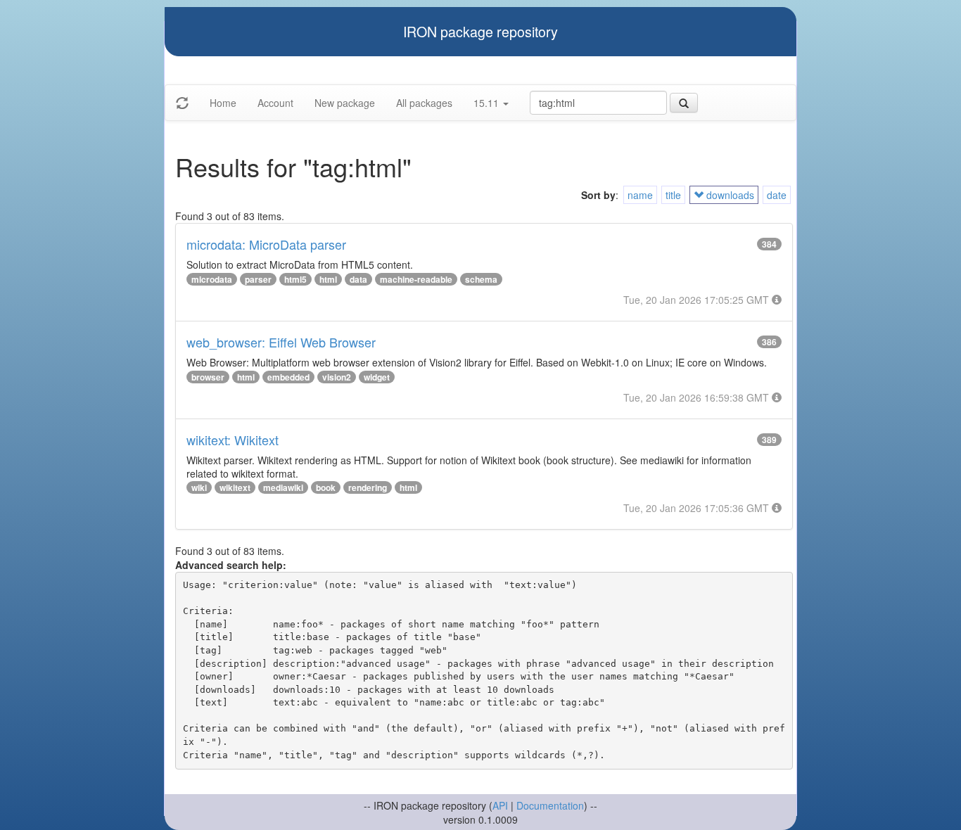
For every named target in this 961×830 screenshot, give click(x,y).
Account (275, 103)
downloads (729, 195)
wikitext (234, 487)
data (358, 279)
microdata (211, 279)
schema (481, 279)
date (777, 195)
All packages (424, 103)
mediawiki (283, 487)
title (673, 195)
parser (258, 279)
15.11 (487, 103)
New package (344, 103)
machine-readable (416, 279)
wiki (199, 487)
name (640, 195)
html (328, 279)
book (326, 487)
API (500, 805)
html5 (295, 279)
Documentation (550, 805)
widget (377, 377)
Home (223, 103)
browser (207, 377)
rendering (367, 487)
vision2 (336, 377)
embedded (288, 377)
